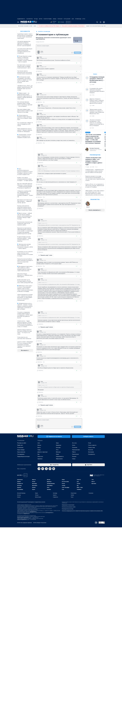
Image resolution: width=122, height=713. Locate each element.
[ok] (46, 468)
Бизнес (39, 445)
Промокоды (78, 18)
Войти (42, 52)
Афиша (54, 18)
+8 (76, 300)
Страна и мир (91, 447)
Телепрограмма (47, 18)
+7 (76, 184)
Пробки (61, 22)
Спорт (89, 443)
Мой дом (58, 452)
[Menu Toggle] (18, 22)
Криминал (58, 445)
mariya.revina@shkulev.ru (22, 519)
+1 (76, 176)
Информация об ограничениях (68, 504)
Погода (36, 18)
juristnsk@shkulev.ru (49, 512)
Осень (73, 445)
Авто (39, 443)
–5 (80, 402)
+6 (76, 143)
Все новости (25, 31)
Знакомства (29, 18)
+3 (76, 162)
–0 (80, 62)
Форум (40, 18)
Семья (73, 458)
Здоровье (40, 458)
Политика (74, 447)
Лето (57, 449)
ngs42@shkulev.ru (33, 511)
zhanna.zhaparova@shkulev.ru (23, 517)
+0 (76, 62)
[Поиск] (97, 22)
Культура (58, 447)
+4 (76, 134)
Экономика (91, 452)
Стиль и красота (92, 445)
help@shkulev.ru (26, 513)
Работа (74, 452)
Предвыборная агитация (23, 456)
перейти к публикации (44, 31)
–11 (80, 208)
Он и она (74, 443)
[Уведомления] (100, 22)
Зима (57, 443)
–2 (80, 362)
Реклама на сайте (21, 443)
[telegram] (39, 468)
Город (39, 449)
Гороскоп (60, 18)
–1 (80, 121)
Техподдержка (20, 454)
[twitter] (50, 468)
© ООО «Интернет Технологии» (39, 522)
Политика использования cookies (68, 506)
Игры (83, 18)
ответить (39, 62)
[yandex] (53, 468)
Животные (40, 456)
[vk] (42, 468)
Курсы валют (67, 18)
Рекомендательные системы (67, 508)
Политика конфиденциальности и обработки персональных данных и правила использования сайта (82, 510)
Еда (38, 454)
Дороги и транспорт (43, 452)
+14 (76, 352)
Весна (39, 447)
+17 (76, 266)
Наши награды (21, 449)
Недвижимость (21, 18)
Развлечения (75, 454)
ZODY (73, 18)
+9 (76, 236)
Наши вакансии (21, 452)
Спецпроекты (91, 454)
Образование (59, 458)
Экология (90, 449)
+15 (76, 197)
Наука (57, 454)
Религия (74, 456)
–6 (80, 276)
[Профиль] (104, 22)
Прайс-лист (20, 445)
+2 (76, 121)
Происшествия (76, 449)
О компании (20, 447)
